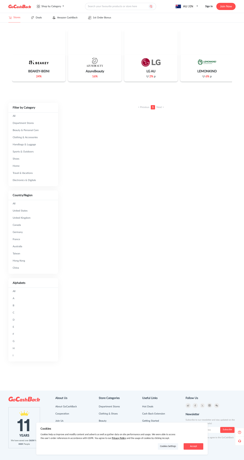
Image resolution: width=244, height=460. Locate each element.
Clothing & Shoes (108, 414)
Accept (193, 446)
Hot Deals (147, 406)
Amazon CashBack (67, 17)
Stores (16, 17)
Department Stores (109, 406)
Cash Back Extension (153, 414)
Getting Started (150, 421)
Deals (39, 17)
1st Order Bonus (102, 17)
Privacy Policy (119, 438)
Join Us (59, 421)
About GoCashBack (66, 406)
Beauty (102, 421)
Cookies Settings (168, 446)
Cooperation (62, 414)
